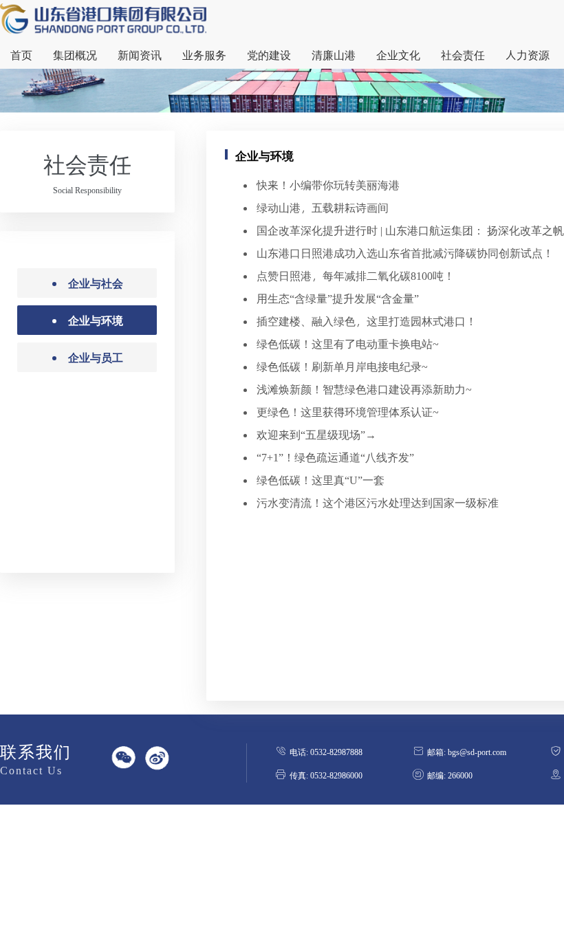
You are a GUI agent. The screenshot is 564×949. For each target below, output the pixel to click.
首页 (21, 55)
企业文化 (398, 55)
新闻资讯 (140, 55)
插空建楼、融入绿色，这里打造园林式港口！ (367, 321)
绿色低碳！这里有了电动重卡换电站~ (348, 343)
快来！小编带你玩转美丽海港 (328, 185)
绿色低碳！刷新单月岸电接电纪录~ (342, 366)
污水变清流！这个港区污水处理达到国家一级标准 (378, 502)
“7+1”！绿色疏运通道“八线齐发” (335, 457)
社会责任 (463, 55)
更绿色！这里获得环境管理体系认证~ (348, 411)
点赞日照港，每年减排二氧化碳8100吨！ (356, 275)
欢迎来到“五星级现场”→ (316, 434)
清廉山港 (334, 55)
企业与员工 (95, 357)
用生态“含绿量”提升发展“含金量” (338, 298)
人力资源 (528, 55)
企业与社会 (95, 283)
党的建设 (269, 55)
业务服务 (204, 55)
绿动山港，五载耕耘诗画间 (323, 207)
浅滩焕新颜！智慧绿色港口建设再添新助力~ (364, 389)
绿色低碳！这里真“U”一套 (320, 480)
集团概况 (75, 55)
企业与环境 (95, 320)
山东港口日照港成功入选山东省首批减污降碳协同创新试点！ (405, 253)
